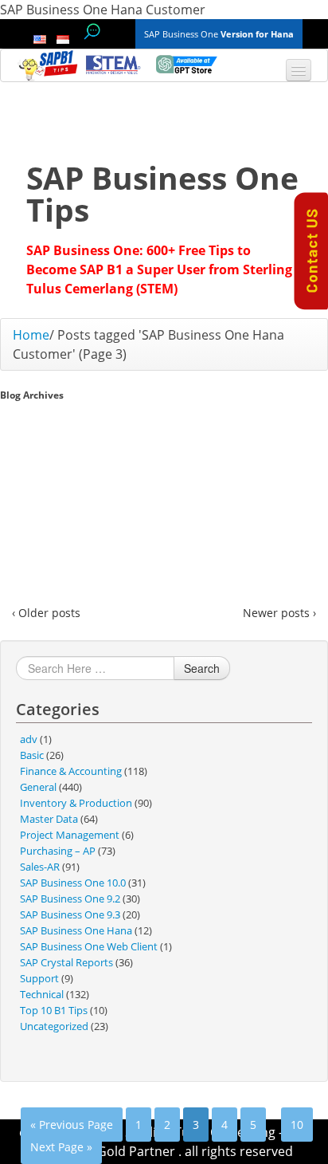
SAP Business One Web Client (89, 946)
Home (31, 335)
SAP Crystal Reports (66, 962)
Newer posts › (279, 612)
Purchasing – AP (58, 851)
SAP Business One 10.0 (73, 882)
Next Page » (61, 1146)
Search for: (92, 31)
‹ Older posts (46, 612)
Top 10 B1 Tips (54, 1010)
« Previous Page (71, 1124)
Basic (32, 755)
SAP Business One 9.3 (70, 914)
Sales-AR (40, 866)
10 (297, 1124)
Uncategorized (54, 1026)
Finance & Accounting (71, 771)
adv (28, 739)
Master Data (49, 819)
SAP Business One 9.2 (70, 898)
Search (202, 668)
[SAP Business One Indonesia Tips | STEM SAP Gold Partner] (48, 65)
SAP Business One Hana (76, 930)
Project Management (69, 835)
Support (39, 978)
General (38, 787)
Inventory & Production (76, 803)
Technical (42, 994)
